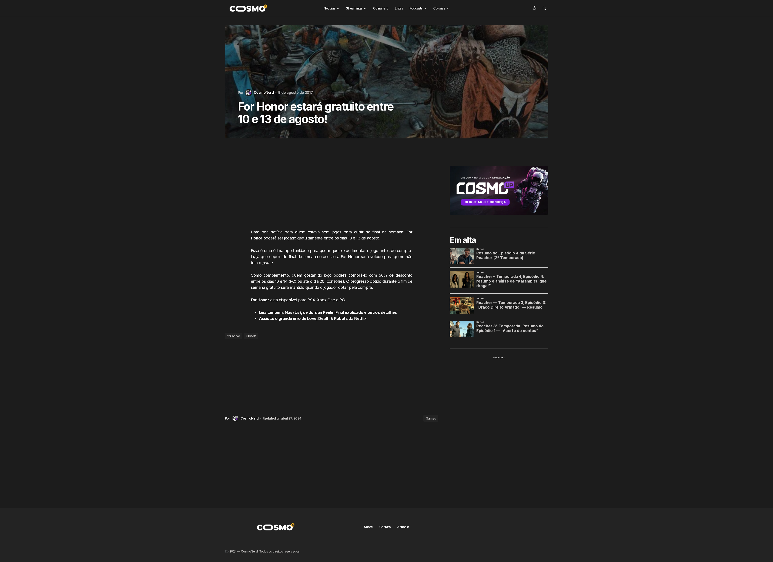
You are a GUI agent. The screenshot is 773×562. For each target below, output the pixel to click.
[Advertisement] (331, 187)
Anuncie (403, 527)
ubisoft (251, 336)
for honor (233, 336)
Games (431, 418)
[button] (534, 8)
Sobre (368, 527)
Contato (385, 527)
